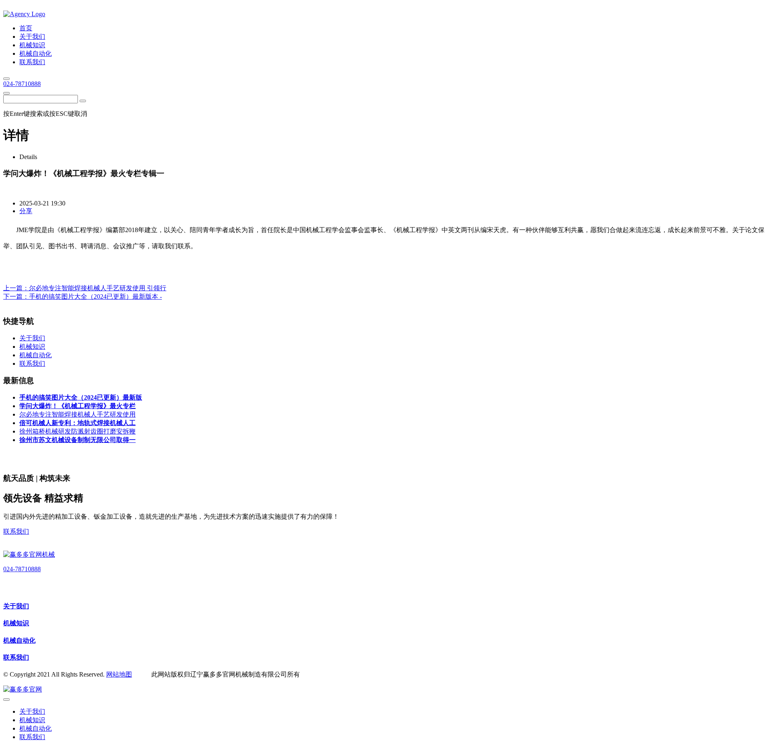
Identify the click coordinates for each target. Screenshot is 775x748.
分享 (25, 210)
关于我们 (16, 606)
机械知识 (16, 623)
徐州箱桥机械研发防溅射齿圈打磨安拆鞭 (77, 431)
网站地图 (119, 674)
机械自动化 (19, 640)
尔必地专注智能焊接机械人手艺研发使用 (77, 414)
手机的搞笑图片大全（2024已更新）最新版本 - (95, 296)
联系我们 (16, 531)
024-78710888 (22, 83)
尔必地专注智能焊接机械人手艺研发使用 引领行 (97, 288)
